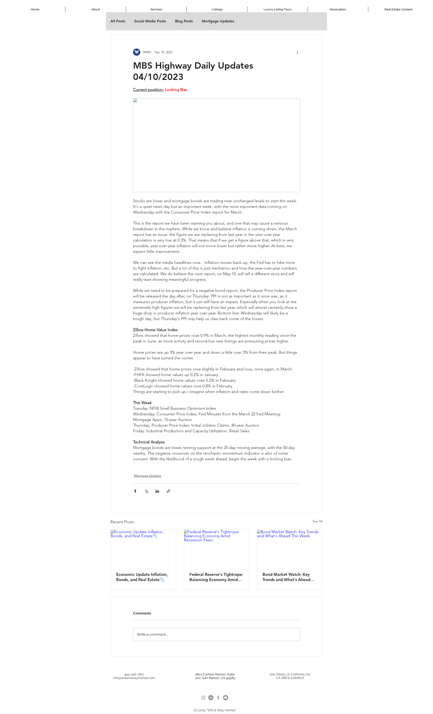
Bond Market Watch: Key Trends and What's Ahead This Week (286, 577)
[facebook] (218, 697)
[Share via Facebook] (135, 491)
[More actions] (297, 52)
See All (317, 521)
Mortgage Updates (218, 21)
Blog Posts (184, 21)
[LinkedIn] (210, 697)
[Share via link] (168, 491)
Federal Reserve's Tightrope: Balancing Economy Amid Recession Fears (216, 577)
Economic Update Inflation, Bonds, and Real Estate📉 (142, 577)
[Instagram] (203, 697)
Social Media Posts (150, 21)
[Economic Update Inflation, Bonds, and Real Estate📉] (143, 548)
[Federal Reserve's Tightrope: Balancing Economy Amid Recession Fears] (216, 548)
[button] (156, 9)
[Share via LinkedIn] (157, 491)
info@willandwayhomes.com (134, 678)
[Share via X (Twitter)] (146, 491)
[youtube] (225, 697)
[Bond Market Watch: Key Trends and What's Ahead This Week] (289, 548)
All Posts (118, 21)
